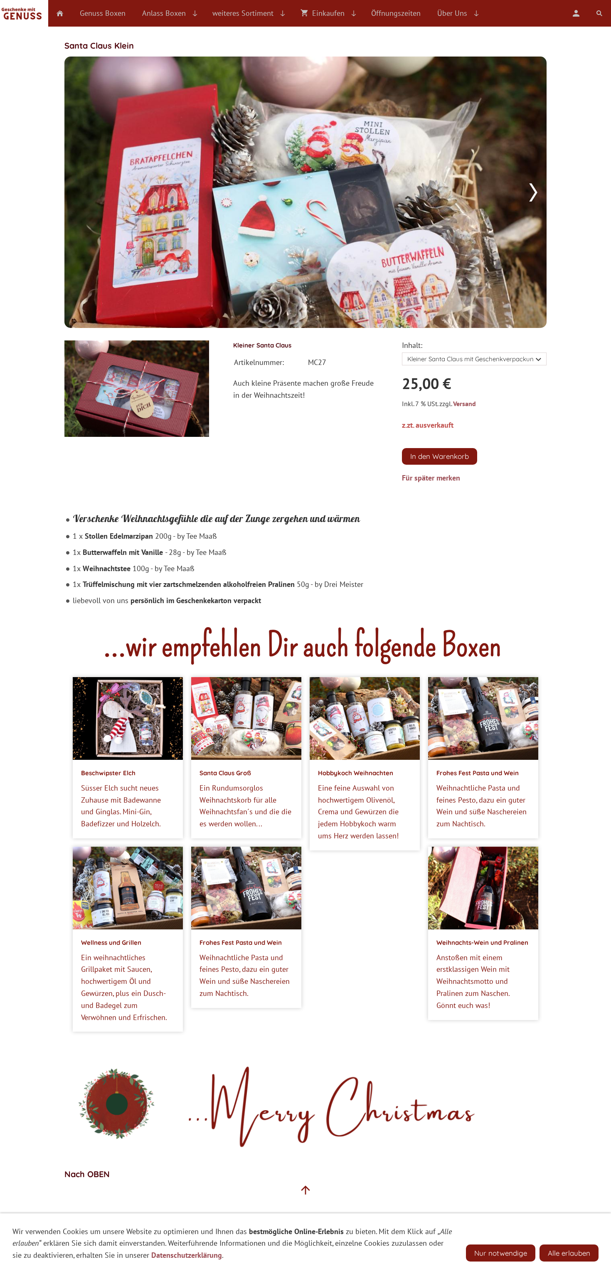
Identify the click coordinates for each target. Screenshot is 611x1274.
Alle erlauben (569, 1253)
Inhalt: (412, 345)
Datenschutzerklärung (186, 1255)
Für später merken (431, 478)
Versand (464, 403)
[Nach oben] (305, 1190)
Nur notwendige (500, 1253)
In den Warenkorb (439, 456)
